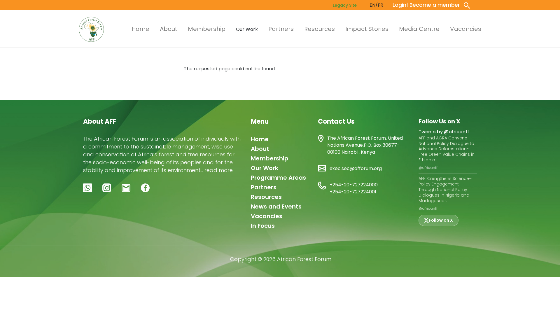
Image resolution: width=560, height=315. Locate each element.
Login (399, 4)
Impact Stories (366, 29)
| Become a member (433, 4)
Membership (206, 29)
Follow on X (441, 220)
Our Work (264, 168)
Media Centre (419, 29)
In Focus (263, 226)
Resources (319, 29)
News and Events (276, 206)
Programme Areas (278, 178)
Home (140, 29)
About (168, 29)
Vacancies (465, 29)
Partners (281, 29)
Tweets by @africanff (444, 131)
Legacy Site (345, 5)
